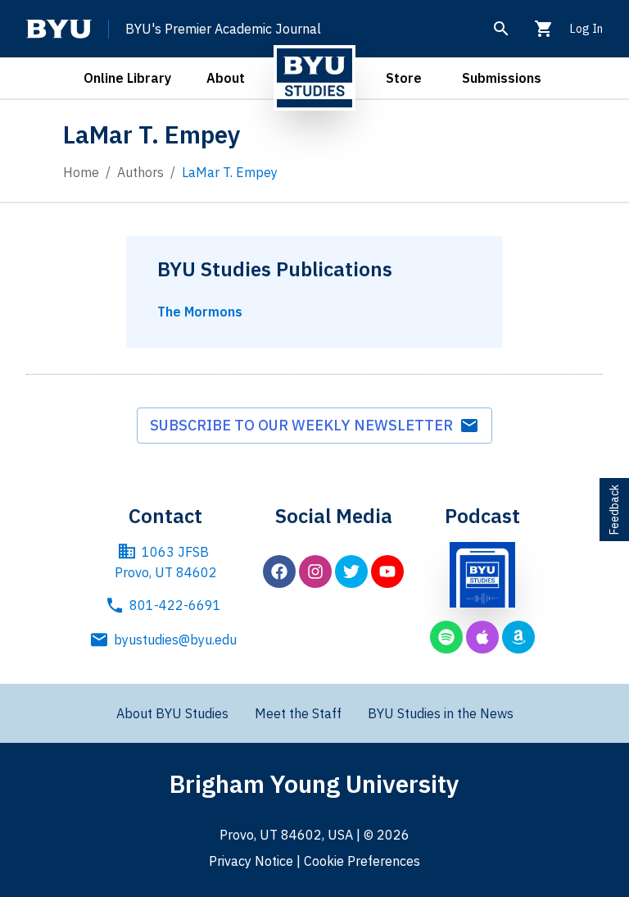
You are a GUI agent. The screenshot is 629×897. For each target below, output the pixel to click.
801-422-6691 (175, 605)
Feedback (614, 510)
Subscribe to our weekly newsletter (304, 425)
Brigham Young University (314, 783)
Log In (586, 28)
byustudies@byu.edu (175, 639)
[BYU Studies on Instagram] (315, 571)
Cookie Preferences (362, 861)
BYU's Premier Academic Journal (223, 28)
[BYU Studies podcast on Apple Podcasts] (482, 637)
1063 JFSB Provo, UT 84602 (166, 562)
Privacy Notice (251, 861)
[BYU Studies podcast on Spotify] (446, 637)
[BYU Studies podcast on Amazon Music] (518, 637)
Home (81, 172)
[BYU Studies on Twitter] (351, 571)
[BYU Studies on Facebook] (279, 571)
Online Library (127, 78)
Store (404, 78)
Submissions (501, 78)
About (225, 78)
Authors (140, 172)
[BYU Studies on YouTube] (387, 571)
